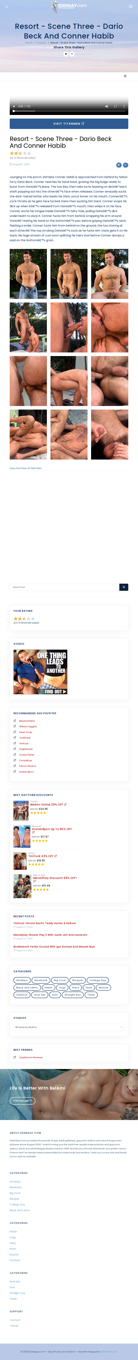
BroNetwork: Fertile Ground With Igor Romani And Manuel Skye (54, 946)
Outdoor (21, 994)
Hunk (89, 987)
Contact (15, 1320)
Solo (55, 994)
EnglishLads (26, 749)
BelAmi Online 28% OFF (47, 804)
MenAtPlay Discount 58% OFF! (55, 878)
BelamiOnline (27, 721)
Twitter (14, 1326)
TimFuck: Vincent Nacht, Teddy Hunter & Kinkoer (44, 923)
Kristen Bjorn (26, 771)
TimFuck (24, 743)
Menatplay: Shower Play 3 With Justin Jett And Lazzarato (50, 935)
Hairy (75, 987)
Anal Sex (39, 994)
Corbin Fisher (26, 754)
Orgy (62, 987)
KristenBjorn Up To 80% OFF (52, 829)
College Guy (98, 980)
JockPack (25, 737)
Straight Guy (73, 994)
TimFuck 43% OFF (41, 856)
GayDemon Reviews (31, 1057)
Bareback (40, 980)
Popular (41, 42)
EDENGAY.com (109, 1351)
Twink (91, 994)
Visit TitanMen (67, 124)
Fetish (48, 987)
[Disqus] (69, 522)
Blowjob (77, 980)
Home (29, 42)
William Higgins (28, 726)
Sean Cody (25, 732)
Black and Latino (27, 987)
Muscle (103, 987)
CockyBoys (25, 760)
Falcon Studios (27, 766)
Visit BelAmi (21, 1100)
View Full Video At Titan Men (26, 468)
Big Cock (60, 980)
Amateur (22, 980)
